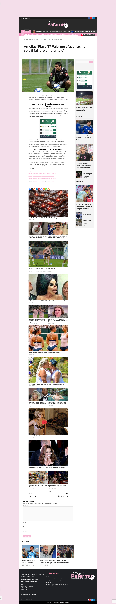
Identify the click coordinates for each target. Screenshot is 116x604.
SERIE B (37, 34)
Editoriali (47, 34)
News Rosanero (31, 34)
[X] (32, 189)
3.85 (43, 126)
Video (69, 34)
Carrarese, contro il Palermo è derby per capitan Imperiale (37, 495)
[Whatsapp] (46, 189)
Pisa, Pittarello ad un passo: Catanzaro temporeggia (82, 31)
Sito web (25, 531)
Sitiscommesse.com (84, 86)
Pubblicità (39, 18)
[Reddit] (34, 189)
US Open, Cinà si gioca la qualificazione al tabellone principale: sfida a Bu (84, 207)
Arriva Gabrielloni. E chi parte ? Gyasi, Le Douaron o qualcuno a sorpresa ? (87, 108)
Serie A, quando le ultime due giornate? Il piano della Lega (41, 176)
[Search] (80, 34)
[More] (48, 189)
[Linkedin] (37, 189)
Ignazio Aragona (32, 594)
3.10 (45, 126)
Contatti (43, 18)
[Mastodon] (41, 189)
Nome (25, 522)
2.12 (48, 129)
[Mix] (44, 189)
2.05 (48, 126)
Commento (26, 505)
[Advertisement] (58, 8)
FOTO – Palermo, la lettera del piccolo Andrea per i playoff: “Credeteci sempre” (59, 495)
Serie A (42, 34)
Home (25, 34)
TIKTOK (52, 181)
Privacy (0, 598)
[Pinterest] (39, 189)
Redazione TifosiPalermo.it (33, 565)
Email (24, 526)
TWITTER (48, 181)
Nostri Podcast (54, 34)
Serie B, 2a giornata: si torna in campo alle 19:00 (55, 578)
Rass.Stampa (74, 34)
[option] (84, 131)
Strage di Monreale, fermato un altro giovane (38, 171)
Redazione (34, 18)
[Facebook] (30, 189)
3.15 (45, 129)
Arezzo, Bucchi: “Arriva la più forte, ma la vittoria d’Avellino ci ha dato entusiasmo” (48, 562)
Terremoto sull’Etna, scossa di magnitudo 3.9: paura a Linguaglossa (87, 223)
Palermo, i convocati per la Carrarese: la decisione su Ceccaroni (42, 178)
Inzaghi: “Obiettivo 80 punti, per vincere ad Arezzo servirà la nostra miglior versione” (87, 174)
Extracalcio (63, 34)
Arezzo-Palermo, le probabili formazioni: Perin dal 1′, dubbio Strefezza (84, 166)
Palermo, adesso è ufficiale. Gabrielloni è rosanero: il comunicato (29, 562)
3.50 (43, 129)
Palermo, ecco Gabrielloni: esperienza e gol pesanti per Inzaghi (55, 31)
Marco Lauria (32, 596)
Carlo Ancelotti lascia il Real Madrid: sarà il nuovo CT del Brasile (43, 173)
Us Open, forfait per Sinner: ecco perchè (87, 215)
